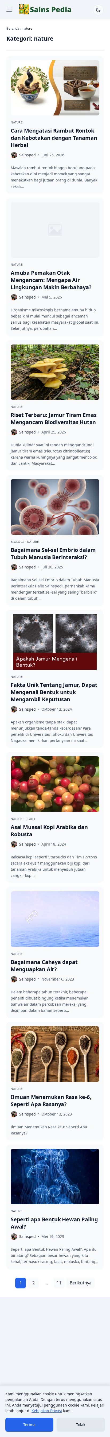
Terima (29, 1424)
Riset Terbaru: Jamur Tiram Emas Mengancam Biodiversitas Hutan (54, 418)
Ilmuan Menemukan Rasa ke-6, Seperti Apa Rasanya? (51, 1100)
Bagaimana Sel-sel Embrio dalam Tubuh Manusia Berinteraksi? (53, 553)
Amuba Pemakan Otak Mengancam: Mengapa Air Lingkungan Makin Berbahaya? (51, 280)
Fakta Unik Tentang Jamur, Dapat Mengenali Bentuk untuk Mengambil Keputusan (54, 692)
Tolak (80, 1424)
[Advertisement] (55, 1359)
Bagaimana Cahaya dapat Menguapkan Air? (44, 965)
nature (16, 122)
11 (59, 1283)
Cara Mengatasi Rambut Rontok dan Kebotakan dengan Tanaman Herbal (54, 138)
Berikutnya (81, 1283)
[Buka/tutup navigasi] (9, 10)
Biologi (18, 542)
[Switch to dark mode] (98, 10)
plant (31, 819)
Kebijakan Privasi (47, 1410)
